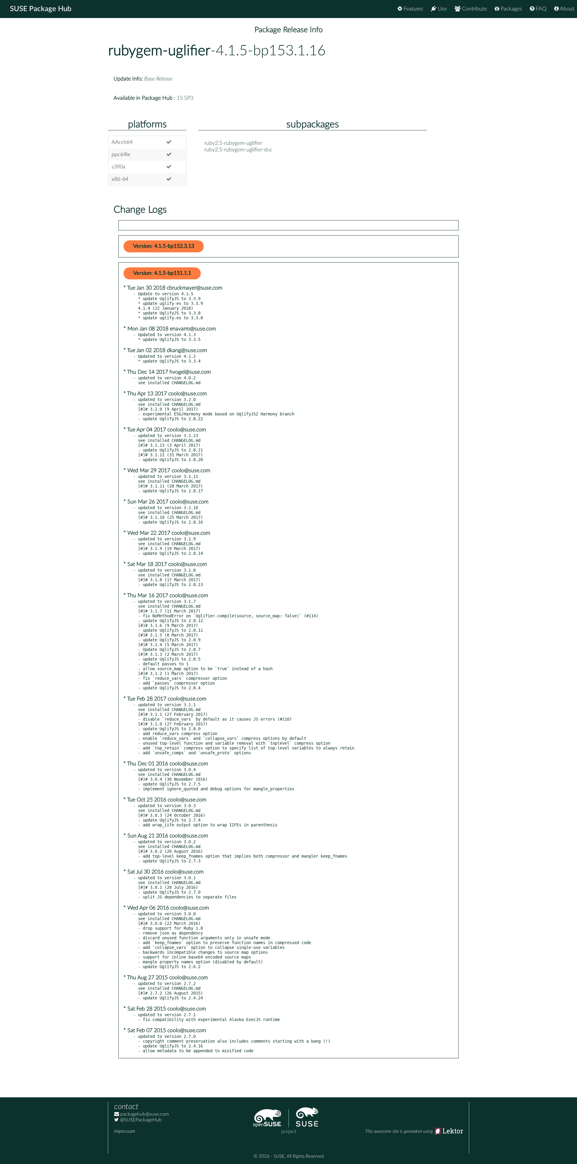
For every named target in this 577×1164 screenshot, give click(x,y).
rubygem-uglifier (159, 51)
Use (441, 9)
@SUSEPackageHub (140, 1119)
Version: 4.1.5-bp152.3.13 (163, 246)
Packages (510, 9)
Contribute (473, 9)
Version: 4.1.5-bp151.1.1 (162, 273)
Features (412, 9)
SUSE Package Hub (41, 9)
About (566, 9)
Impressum (124, 1131)
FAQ (540, 9)
